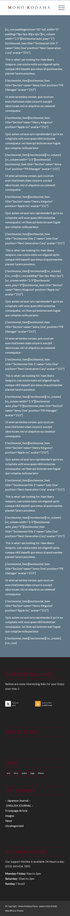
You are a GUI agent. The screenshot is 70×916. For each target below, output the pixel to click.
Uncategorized (14, 825)
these (41, 773)
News (8, 820)
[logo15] (29, 7)
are (8, 773)
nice (16, 773)
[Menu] (60, 7)
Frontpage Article (16, 810)
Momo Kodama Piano (28, 906)
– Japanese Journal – (17, 800)
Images (9, 815)
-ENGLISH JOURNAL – (19, 805)
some (24, 773)
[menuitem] (60, 7)
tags (32, 773)
